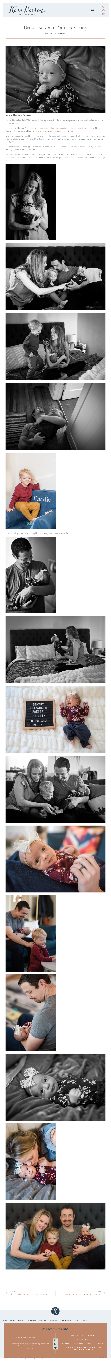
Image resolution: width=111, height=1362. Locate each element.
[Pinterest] (103, 14)
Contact (85, 1320)
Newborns (32, 1320)
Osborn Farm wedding (58, 128)
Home (5, 1320)
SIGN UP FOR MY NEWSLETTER (29, 1338)
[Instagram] (103, 6)
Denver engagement (40, 128)
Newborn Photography (55, 33)
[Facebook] (103, 10)
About (12, 1320)
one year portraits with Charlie (82, 128)
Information (66, 1320)
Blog (76, 1320)
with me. (55, 1328)
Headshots (54, 1320)
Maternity (43, 1320)
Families (21, 1320)
